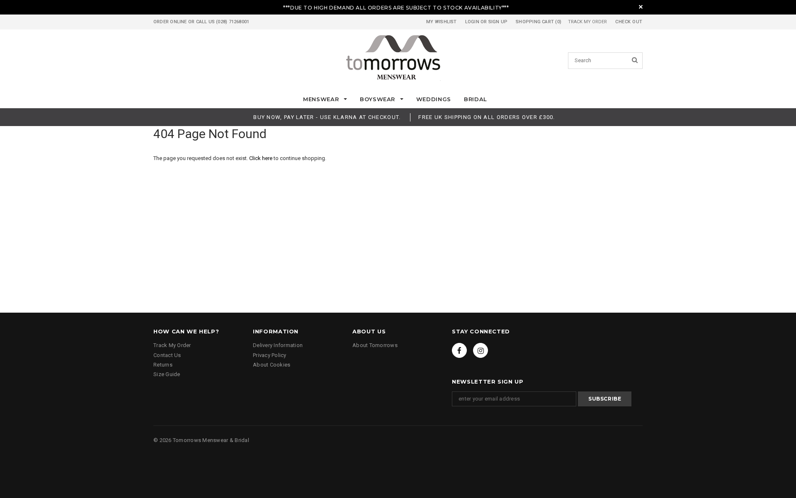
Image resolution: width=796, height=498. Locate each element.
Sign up (498, 21)
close (641, 7)
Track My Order (587, 21)
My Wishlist (441, 21)
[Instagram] (480, 350)
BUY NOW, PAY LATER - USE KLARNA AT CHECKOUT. (326, 117)
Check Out (629, 21)
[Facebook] (459, 350)
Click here (261, 158)
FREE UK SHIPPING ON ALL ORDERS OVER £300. (486, 117)
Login (472, 21)
